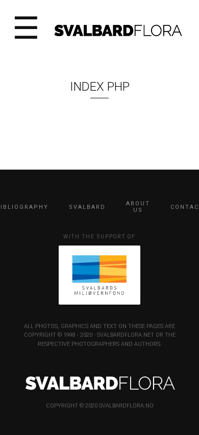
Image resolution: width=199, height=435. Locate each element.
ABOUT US (138, 206)
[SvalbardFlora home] (117, 29)
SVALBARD (87, 207)
